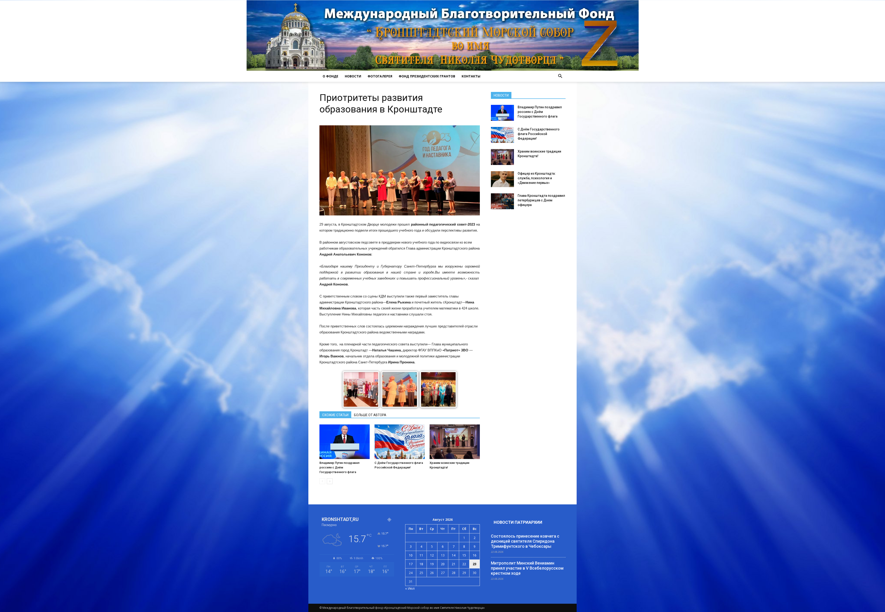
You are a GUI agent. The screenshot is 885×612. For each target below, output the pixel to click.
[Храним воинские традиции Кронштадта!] (455, 441)
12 (432, 555)
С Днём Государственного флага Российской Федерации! (539, 133)
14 (453, 555)
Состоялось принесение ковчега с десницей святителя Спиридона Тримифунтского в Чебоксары (525, 541)
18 (421, 564)
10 (411, 555)
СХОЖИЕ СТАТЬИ (335, 415)
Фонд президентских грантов (427, 76)
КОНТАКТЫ (471, 76)
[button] (560, 76)
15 (464, 555)
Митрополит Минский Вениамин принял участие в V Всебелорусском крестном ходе (527, 568)
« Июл (410, 588)
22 (464, 564)
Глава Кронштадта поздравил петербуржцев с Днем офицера (541, 200)
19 (432, 564)
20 (443, 564)
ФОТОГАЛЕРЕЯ (380, 76)
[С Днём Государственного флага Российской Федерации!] (400, 441)
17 (411, 564)
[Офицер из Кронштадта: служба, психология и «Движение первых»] (502, 179)
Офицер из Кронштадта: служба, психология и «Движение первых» (537, 178)
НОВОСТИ (353, 76)
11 (421, 555)
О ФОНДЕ (330, 76)
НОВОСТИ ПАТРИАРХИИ (518, 522)
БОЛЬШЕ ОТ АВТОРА (370, 415)
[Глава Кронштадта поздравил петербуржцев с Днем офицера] (502, 201)
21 (453, 564)
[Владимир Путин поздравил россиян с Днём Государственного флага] (344, 441)
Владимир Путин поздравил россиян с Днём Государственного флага (339, 467)
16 (474, 555)
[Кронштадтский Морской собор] (443, 35)
